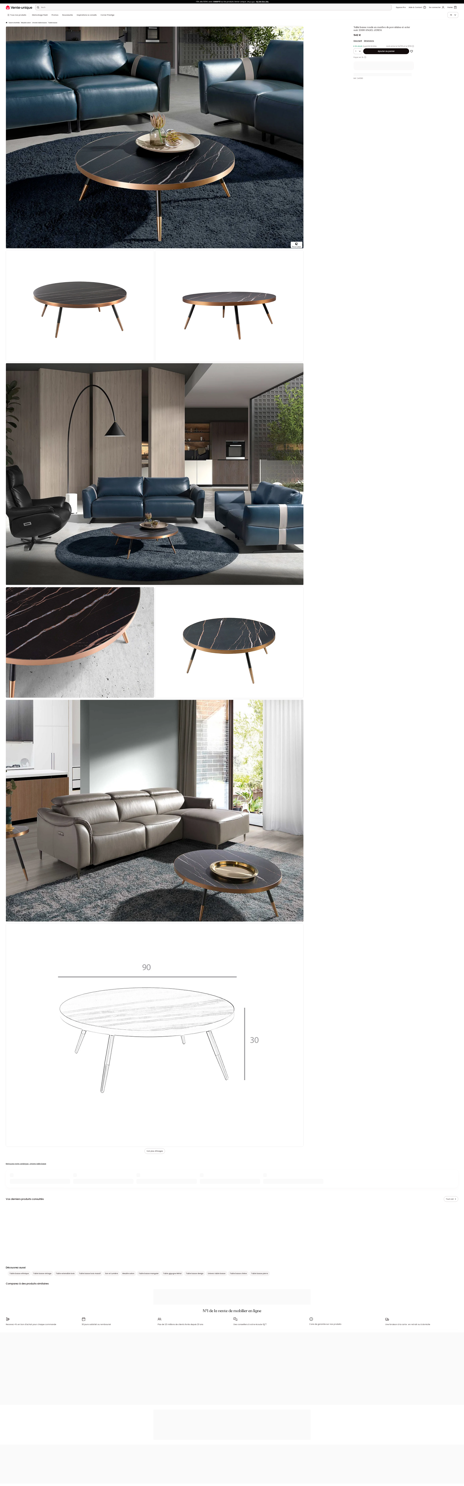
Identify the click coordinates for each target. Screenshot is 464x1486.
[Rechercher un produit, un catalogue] (38, 7)
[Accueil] (6, 23)
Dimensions (369, 41)
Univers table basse (39, 23)
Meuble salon (26, 23)
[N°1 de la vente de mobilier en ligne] (19, 7)
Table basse (52, 23)
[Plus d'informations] (413, 46)
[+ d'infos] (365, 57)
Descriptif (358, 41)
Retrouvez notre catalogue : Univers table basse (26, 1164)
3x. (363, 57)
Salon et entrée (14, 23)
